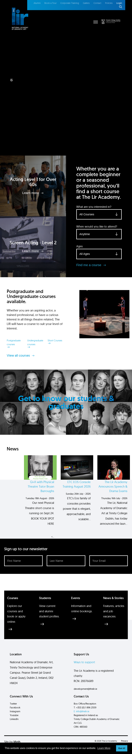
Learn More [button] (103, 748)
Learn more (31, 193)
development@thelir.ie (85, 688)
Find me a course (89, 265)
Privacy (124, 741)
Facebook (15, 707)
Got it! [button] (121, 748)
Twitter (13, 703)
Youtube (14, 715)
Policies (109, 3)
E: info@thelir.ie (81, 711)
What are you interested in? (93, 207)
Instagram (15, 711)
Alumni (37, 3)
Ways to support (84, 662)
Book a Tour (50, 3)
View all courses (19, 355)
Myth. (17, 742)
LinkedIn (14, 719)
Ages (79, 246)
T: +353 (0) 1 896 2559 (85, 707)
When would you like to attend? (96, 226)
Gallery (86, 3)
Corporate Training (69, 3)
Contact (97, 3)
